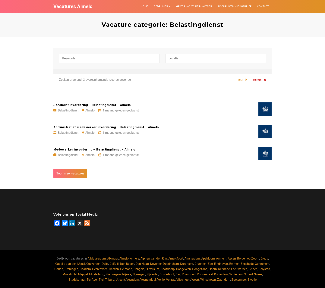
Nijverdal (152, 274)
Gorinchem (262, 264)
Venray (170, 279)
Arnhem (221, 258)
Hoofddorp (167, 269)
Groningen (71, 269)
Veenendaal (148, 279)
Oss (178, 274)
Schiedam (236, 274)
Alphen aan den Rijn (153, 258)
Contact (263, 6)
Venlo (161, 279)
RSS (241, 80)
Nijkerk (126, 274)
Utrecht (120, 279)
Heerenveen (100, 269)
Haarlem (85, 269)
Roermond (189, 274)
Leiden (253, 269)
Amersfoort (175, 258)
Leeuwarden (239, 269)
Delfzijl (114, 264)
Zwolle (252, 279)
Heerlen (114, 269)
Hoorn (213, 269)
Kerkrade (224, 269)
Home (144, 6)
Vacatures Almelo (73, 6)
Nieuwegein (113, 274)
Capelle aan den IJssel (70, 264)
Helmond (126, 269)
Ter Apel (92, 279)
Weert (195, 279)
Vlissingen (183, 279)
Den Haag (142, 264)
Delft (105, 264)
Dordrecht (186, 264)
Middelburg (96, 274)
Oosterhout (166, 274)
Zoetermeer (239, 279)
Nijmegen (139, 274)
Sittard (248, 274)
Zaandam (223, 279)
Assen (232, 258)
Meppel (83, 274)
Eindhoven (221, 264)
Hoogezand (199, 269)
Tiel (101, 279)
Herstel (257, 80)
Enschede (247, 264)
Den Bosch (127, 264)
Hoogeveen (183, 269)
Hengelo (139, 269)
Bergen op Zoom (248, 258)
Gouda (58, 269)
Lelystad (264, 269)
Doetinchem (171, 264)
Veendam (132, 279)
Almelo (124, 258)
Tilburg (109, 279)
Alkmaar (112, 258)
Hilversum (152, 269)
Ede (210, 264)
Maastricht (69, 274)
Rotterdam (221, 274)
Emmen (234, 264)
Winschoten (208, 279)
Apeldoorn (208, 258)
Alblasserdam (97, 258)
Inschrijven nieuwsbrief (234, 6)
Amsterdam (192, 258)
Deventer (156, 264)
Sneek (258, 274)
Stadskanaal (77, 279)
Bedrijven (161, 6)
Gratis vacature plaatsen (194, 6)
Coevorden (93, 264)
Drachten (200, 264)
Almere (134, 258)
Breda (264, 258)
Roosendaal (205, 274)
